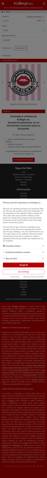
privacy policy (17, 222)
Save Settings (23, 272)
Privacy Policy (14, 277)
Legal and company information (33, 277)
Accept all (24, 265)
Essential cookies (13, 246)
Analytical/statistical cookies (18, 252)
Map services (11, 258)
